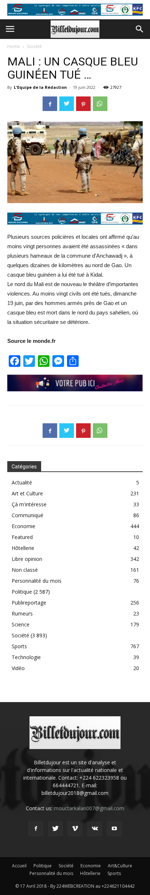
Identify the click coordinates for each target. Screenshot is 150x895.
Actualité (22, 482)
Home (13, 46)
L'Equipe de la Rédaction (40, 87)
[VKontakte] (94, 828)
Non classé (25, 569)
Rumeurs (22, 613)
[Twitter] (55, 828)
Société (34, 46)
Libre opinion (27, 558)
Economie (23, 526)
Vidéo (18, 668)
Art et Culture (27, 493)
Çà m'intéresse (29, 504)
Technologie (26, 657)
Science (20, 624)
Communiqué (27, 515)
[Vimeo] (75, 828)
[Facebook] (35, 828)
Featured (22, 537)
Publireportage (29, 602)
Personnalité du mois (37, 580)
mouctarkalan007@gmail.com (89, 808)
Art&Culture (120, 866)
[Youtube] (114, 828)
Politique (22, 591)
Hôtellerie (23, 547)
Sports (19, 646)
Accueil (19, 866)
